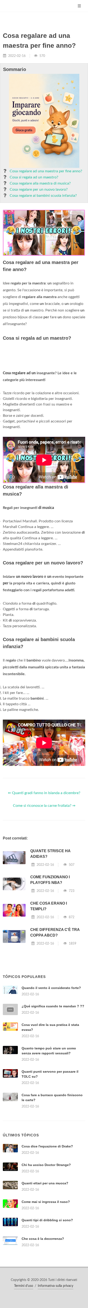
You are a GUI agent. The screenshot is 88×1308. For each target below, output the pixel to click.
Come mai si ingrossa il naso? (46, 1202)
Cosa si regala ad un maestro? (34, 177)
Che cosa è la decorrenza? (43, 1239)
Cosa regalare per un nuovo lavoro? (39, 189)
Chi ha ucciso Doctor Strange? (46, 1165)
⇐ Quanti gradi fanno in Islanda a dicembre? (44, 793)
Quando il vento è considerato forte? (51, 988)
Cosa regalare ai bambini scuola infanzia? (43, 195)
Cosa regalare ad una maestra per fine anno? (46, 171)
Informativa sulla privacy (55, 1286)
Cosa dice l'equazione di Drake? (47, 1146)
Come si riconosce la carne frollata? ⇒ (44, 806)
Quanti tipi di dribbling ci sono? (47, 1220)
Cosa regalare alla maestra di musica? (40, 183)
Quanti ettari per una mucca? (45, 1183)
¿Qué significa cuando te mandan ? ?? (53, 1006)
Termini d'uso (23, 1286)
